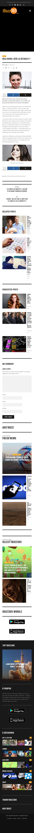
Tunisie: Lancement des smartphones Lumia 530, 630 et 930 (29, 342)
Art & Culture (7, 738)
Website (4, 408)
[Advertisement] (17, 32)
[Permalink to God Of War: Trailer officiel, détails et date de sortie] (20, 765)
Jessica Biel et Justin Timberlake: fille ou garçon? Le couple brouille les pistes (29, 264)
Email (4, 401)
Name (4, 394)
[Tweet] (25, 95)
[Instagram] (15, 4)
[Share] (13, 95)
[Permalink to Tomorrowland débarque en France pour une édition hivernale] (20, 743)
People (4, 56)
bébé (12, 176)
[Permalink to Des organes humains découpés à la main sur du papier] (28, 743)
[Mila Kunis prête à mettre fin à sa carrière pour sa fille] (17, 80)
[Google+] (12, 4)
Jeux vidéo (5, 760)
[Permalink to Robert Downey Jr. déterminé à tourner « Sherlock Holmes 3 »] (20, 754)
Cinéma (4, 749)
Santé (4, 782)
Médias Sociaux (7, 771)
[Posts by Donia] (3, 65)
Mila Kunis (19, 176)
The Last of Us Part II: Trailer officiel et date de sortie (29, 585)
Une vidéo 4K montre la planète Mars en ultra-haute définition (29, 509)
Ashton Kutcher (7, 176)
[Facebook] (10, 4)
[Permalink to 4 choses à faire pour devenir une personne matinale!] (9, 787)
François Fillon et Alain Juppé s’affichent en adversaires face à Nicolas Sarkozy (29, 320)
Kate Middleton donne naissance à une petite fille (29, 221)
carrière (15, 176)
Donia (6, 65)
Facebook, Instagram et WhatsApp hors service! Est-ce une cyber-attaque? (29, 484)
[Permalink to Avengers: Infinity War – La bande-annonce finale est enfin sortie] (28, 754)
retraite (23, 176)
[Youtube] (20, 4)
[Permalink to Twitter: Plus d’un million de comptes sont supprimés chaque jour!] (28, 776)
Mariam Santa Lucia (28, 230)
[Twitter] (18, 4)
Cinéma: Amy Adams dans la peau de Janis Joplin (29, 298)
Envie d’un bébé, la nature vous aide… (29, 241)
